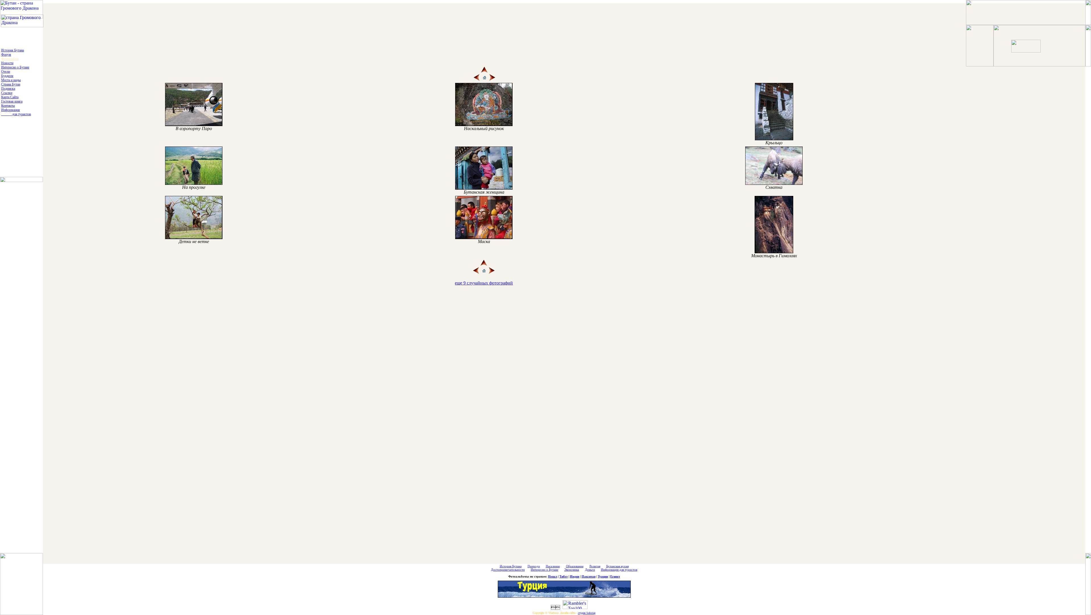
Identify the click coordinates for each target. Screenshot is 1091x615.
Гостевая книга (11, 101)
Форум (6, 55)
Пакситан (589, 576)
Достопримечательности (508, 569)
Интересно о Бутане (15, 67)
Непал (552, 576)
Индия (574, 576)
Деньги (590, 569)
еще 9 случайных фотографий (484, 283)
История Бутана (12, 50)
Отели (5, 72)
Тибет (563, 576)
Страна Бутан (10, 84)
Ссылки (6, 93)
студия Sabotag (587, 612)
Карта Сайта (9, 97)
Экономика (571, 569)
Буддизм (7, 76)
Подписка (8, 89)
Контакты (8, 106)
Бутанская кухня (617, 566)
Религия (595, 566)
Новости (7, 63)
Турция (603, 576)
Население (553, 566)
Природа (534, 566)
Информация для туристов (16, 112)
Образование (575, 566)
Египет (615, 576)
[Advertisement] (545, 13)
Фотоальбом (10, 59)
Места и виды (11, 80)
